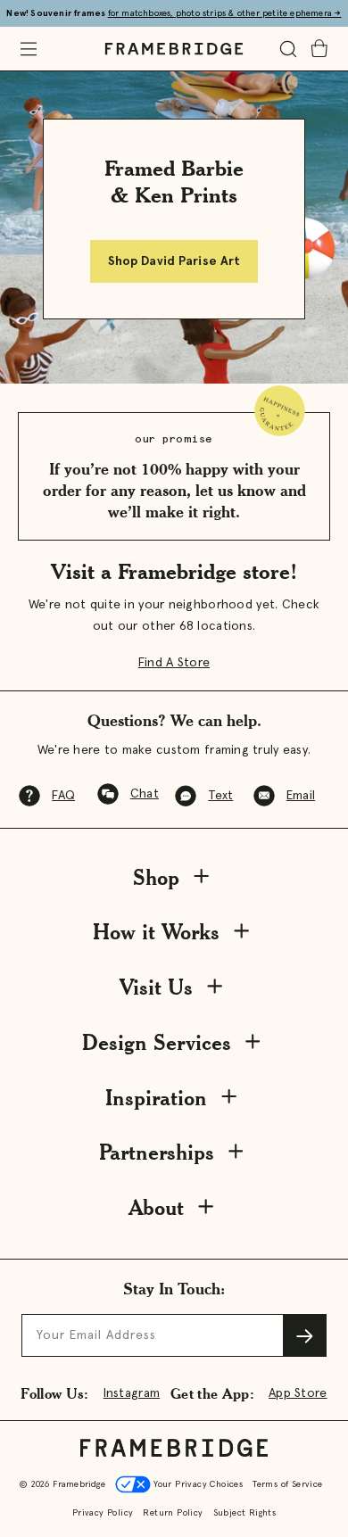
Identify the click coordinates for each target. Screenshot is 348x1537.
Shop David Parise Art (174, 261)
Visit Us (156, 987)
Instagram (132, 1393)
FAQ (63, 795)
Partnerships (156, 1152)
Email (300, 795)
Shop (156, 877)
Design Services (156, 1042)
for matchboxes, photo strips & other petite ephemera (225, 13)
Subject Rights (245, 1512)
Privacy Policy (103, 1512)
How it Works (156, 932)
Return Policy (173, 1512)
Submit (305, 1335)
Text (220, 795)
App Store (298, 1393)
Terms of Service (287, 1484)
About (156, 1207)
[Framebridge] (174, 49)
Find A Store (174, 663)
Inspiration (156, 1098)
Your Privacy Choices (197, 1484)
